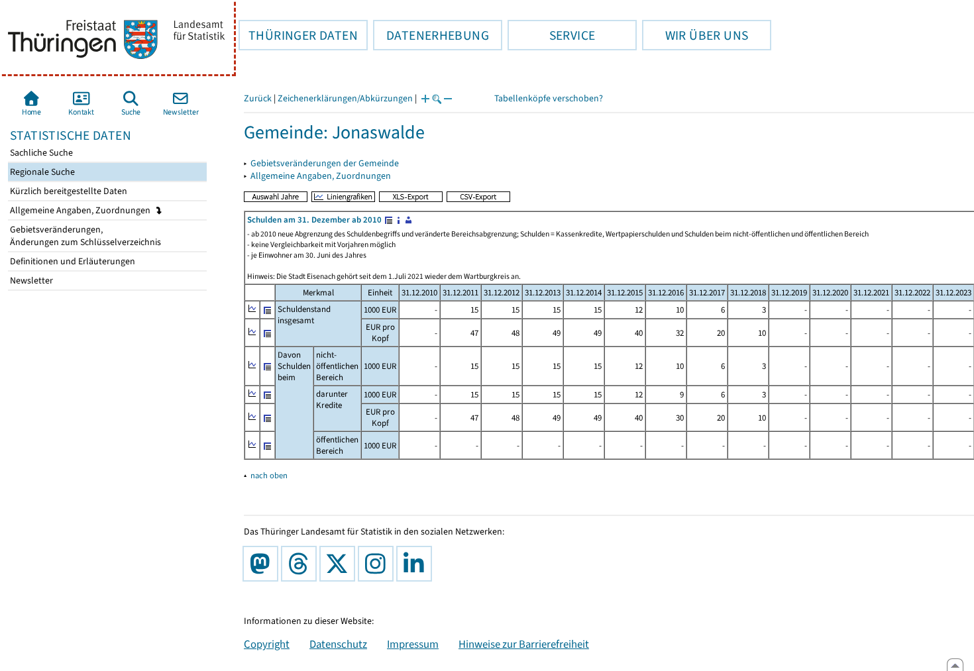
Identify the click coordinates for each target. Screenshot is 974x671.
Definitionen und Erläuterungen (71, 261)
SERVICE (551, 35)
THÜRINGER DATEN (298, 35)
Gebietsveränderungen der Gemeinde (324, 163)
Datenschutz (338, 644)
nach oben (269, 475)
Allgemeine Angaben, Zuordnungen (81, 210)
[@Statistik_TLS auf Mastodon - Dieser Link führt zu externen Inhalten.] (263, 563)
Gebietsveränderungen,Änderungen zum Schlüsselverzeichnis (84, 235)
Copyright (267, 644)
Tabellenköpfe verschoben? (548, 98)
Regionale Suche (41, 172)
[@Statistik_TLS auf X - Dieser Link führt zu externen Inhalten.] (340, 563)
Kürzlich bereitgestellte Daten (67, 191)
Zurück (258, 98)
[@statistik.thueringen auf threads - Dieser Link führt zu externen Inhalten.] (301, 563)
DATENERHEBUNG (431, 35)
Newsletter (30, 280)
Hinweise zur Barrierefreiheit (524, 644)
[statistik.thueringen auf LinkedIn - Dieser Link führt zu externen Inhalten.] (417, 563)
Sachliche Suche (40, 152)
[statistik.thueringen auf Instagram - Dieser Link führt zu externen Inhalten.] (378, 563)
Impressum (413, 644)
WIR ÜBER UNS (695, 35)
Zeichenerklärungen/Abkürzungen (345, 98)
